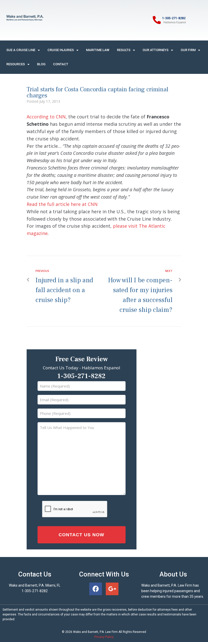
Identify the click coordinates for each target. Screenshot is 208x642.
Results (123, 50)
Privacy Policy (104, 637)
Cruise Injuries (60, 50)
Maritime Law (97, 50)
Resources (15, 64)
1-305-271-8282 (173, 18)
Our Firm (188, 50)
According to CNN (46, 117)
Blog (41, 64)
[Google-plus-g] (112, 589)
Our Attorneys (155, 50)
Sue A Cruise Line (20, 50)
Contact (60, 64)
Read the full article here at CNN (62, 204)
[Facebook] (95, 589)
